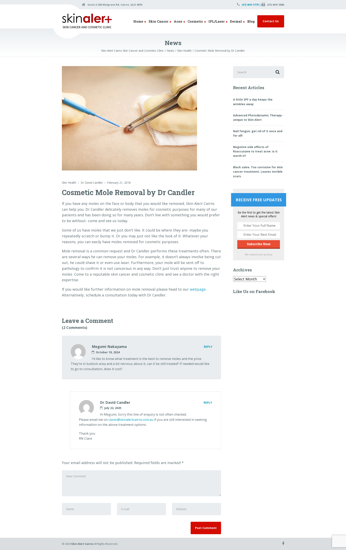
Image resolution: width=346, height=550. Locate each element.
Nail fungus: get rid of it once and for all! (257, 133)
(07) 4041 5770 (250, 4)
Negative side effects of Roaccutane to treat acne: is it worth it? (255, 151)
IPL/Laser (216, 21)
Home (138, 21)
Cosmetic (195, 21)
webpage (198, 289)
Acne (178, 21)
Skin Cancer (158, 21)
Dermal (236, 21)
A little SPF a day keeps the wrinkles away (253, 102)
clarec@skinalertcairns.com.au (131, 419)
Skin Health (69, 182)
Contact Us (271, 21)
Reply (208, 347)
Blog (251, 21)
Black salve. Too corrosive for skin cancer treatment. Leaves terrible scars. (258, 171)
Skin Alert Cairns (82, 544)
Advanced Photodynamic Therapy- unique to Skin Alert (258, 117)
